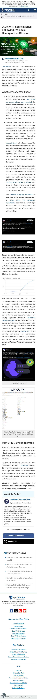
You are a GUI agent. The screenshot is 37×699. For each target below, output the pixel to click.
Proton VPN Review (18, 654)
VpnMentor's (6, 67)
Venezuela (24, 465)
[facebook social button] (11, 610)
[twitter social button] (16, 610)
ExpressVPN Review (18, 649)
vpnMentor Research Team (14, 58)
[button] (3, 695)
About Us (18, 670)
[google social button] (20, 610)
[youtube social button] (24, 610)
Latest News (19, 626)
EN (29, 10)
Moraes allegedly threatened (21, 195)
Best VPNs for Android (18, 636)
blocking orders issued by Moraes (18, 182)
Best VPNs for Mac (18, 631)
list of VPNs (25, 331)
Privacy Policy (18, 675)
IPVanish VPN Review (18, 659)
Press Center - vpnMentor (18, 683)
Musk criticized (11, 143)
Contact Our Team (18, 673)
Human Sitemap (18, 680)
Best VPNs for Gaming (18, 638)
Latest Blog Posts (18, 623)
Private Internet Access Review (18, 657)
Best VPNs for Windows (18, 628)
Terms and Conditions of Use (18, 678)
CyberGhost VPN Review (18, 652)
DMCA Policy (18, 685)
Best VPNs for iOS (18, 633)
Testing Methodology (18, 688)
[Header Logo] (8, 10)
